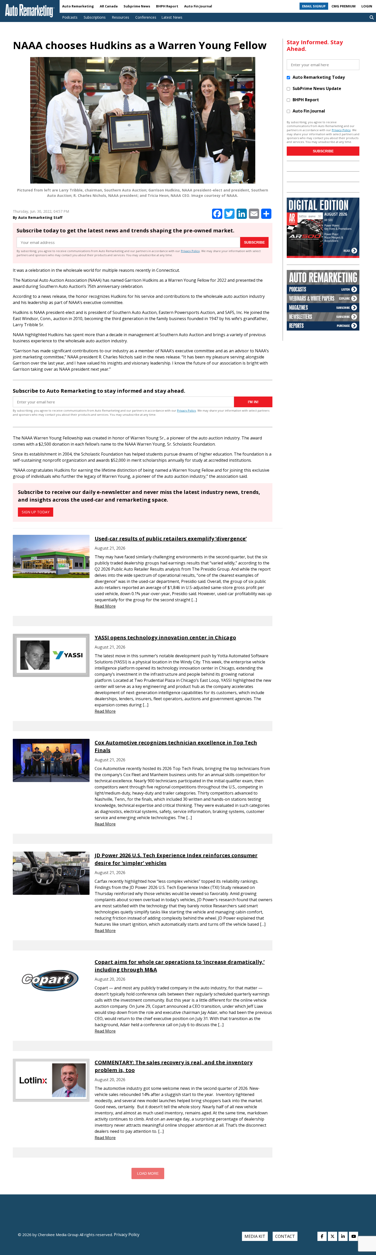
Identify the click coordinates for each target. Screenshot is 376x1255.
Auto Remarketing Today (319, 77)
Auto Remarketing (78, 6)
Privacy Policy (190, 251)
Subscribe (254, 242)
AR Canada (109, 6)
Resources (120, 17)
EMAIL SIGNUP (314, 6)
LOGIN (366, 6)
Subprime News (137, 6)
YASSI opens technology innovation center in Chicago (165, 637)
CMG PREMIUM (343, 6)
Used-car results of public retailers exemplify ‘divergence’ (171, 538)
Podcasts (70, 17)
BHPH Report (167, 6)
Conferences (145, 17)
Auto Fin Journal (198, 6)
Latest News (171, 17)
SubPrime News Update (317, 88)
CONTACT (285, 1236)
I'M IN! (253, 402)
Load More (148, 1173)
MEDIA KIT (255, 1236)
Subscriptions (95, 17)
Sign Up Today (35, 512)
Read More (105, 606)
